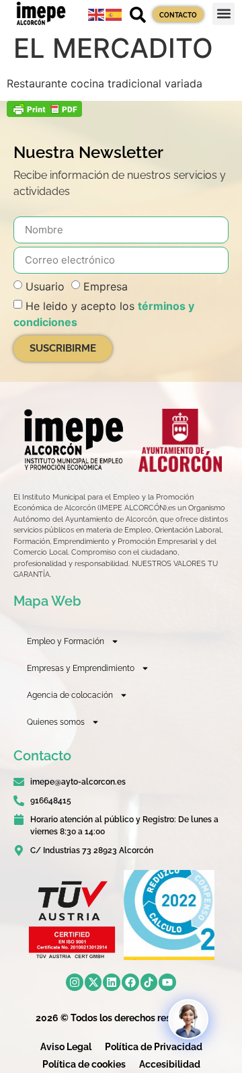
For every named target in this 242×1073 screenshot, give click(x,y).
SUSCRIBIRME (63, 348)
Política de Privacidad (153, 1046)
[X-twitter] (93, 982)
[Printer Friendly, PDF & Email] (44, 113)
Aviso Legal (65, 1046)
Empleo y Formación (65, 641)
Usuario (45, 285)
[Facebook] (130, 982)
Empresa (105, 285)
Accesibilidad (169, 1064)
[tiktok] (149, 982)
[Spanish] (114, 13)
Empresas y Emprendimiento (80, 668)
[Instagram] (74, 982)
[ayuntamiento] (180, 440)
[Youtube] (167, 982)
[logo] (72, 440)
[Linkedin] (111, 982)
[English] (97, 13)
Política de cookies (84, 1064)
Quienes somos (56, 722)
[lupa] (138, 15)
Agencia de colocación (70, 695)
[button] (223, 14)
